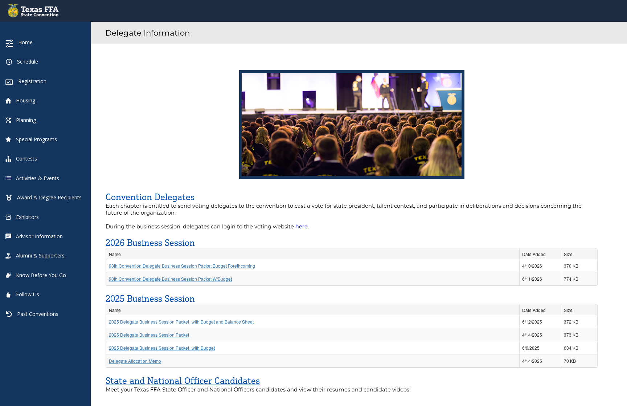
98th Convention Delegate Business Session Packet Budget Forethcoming (182, 266)
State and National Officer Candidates (183, 380)
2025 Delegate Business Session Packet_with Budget (162, 348)
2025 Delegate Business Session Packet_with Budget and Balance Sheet (181, 321)
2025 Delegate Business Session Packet (149, 335)
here (301, 226)
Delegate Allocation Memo (135, 361)
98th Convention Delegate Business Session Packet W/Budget (170, 279)
